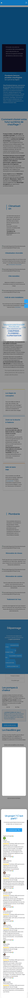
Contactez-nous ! (13, 830)
